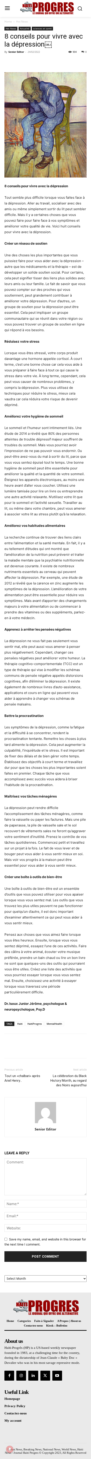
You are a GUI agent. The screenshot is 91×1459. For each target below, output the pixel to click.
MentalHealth (54, 1023)
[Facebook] (8, 61)
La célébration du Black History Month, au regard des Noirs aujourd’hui (68, 1080)
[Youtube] (57, 1375)
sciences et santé (42, 28)
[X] (19, 61)
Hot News (22, 21)
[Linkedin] (33, 1375)
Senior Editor (16, 51)
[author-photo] (45, 1123)
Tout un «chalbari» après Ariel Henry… (22, 1078)
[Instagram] (21, 1375)
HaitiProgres (34, 1023)
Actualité (24, 28)
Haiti (20, 1023)
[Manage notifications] (9, 1449)
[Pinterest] (29, 61)
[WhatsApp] (39, 61)
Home (8, 21)
